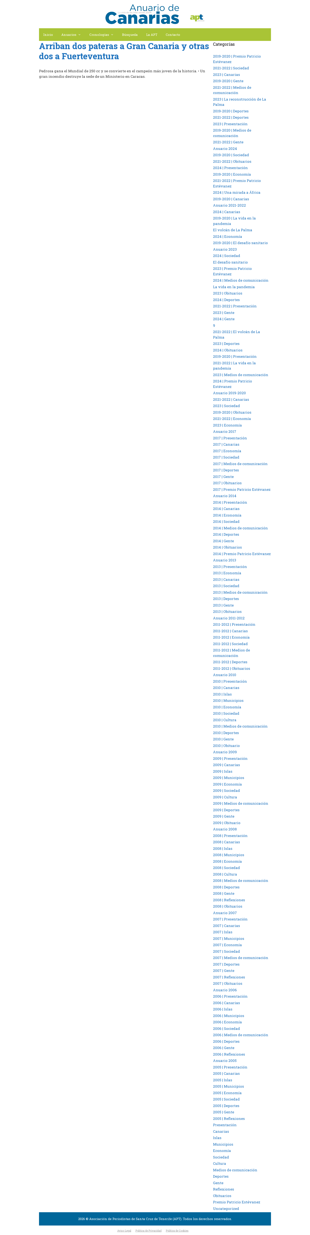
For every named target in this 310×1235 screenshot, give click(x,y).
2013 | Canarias (226, 579)
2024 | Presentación (230, 167)
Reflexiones (223, 1189)
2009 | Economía (227, 784)
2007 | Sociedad (226, 951)
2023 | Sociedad (226, 405)
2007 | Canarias (226, 925)
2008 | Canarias (226, 841)
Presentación (225, 1124)
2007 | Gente (223, 970)
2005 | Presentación (230, 1067)
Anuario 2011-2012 (229, 618)
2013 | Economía (227, 572)
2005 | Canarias (226, 1073)
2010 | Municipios (228, 700)
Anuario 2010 (224, 674)
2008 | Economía (227, 861)
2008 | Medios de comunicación (240, 880)
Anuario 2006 (225, 989)
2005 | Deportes (226, 1105)
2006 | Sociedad (226, 1028)
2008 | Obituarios (227, 906)
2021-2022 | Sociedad (231, 68)
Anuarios (68, 34)
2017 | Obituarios (227, 482)
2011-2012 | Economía (231, 637)
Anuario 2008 (225, 829)
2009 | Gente (223, 816)
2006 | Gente (223, 1047)
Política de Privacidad (148, 1230)
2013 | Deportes (226, 598)
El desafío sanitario (230, 262)
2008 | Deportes (226, 887)
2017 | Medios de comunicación (240, 463)
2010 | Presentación (230, 681)
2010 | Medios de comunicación (240, 726)
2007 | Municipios (228, 938)
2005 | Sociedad (226, 1099)
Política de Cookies (177, 1230)
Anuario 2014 (224, 495)
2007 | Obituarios (227, 983)
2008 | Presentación (230, 835)
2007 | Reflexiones (229, 977)
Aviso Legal (124, 1230)
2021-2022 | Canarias (231, 399)
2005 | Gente (223, 1112)
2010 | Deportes (226, 732)
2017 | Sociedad (226, 457)
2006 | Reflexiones (229, 1054)
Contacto (173, 34)
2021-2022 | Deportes (231, 117)
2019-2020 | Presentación (235, 356)
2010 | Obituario (226, 745)
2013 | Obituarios (227, 611)
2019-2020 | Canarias (231, 198)
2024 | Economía (227, 236)
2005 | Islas (222, 1080)
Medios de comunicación (235, 1170)
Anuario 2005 (225, 1060)
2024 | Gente (224, 318)
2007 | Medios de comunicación (240, 957)
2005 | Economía (227, 1092)
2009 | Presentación (230, 758)
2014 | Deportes (226, 534)
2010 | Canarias (226, 687)
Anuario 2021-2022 (229, 205)
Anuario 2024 (225, 148)
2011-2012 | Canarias (230, 630)
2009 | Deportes (226, 809)
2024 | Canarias (226, 211)
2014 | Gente (223, 540)
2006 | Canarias (226, 1002)
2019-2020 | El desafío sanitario (240, 242)
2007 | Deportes (226, 964)
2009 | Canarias (226, 764)
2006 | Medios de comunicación (240, 1034)
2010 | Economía (227, 707)
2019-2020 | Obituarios (232, 412)
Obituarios (222, 1195)
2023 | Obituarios (227, 293)
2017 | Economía (227, 450)
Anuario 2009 (225, 751)
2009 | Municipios (228, 777)
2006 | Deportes (226, 1041)
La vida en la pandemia (234, 286)
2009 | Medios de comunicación (240, 803)
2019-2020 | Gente (228, 80)
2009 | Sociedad (226, 790)
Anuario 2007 (225, 912)
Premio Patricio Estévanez (236, 1202)
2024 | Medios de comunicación (240, 280)
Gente (218, 1182)
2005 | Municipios (228, 1086)
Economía (222, 1150)
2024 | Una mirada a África (236, 192)
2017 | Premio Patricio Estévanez (242, 489)
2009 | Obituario (226, 822)
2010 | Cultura (224, 719)
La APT (151, 34)
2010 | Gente (223, 739)
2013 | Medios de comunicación (240, 592)
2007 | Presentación (230, 919)
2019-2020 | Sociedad (231, 154)
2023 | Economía (227, 425)
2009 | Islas (222, 771)
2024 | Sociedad (226, 255)
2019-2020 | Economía (232, 174)
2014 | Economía (227, 515)
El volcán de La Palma (232, 229)
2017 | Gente (223, 476)
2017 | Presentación (230, 438)
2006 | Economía (227, 1022)
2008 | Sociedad (226, 867)
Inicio (48, 34)
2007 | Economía (227, 944)
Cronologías (99, 34)
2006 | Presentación (230, 996)
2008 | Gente (223, 893)
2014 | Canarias (226, 508)
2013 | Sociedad (226, 585)
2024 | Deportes (226, 299)
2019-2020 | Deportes (231, 111)
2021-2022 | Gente (228, 142)
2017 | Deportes (226, 470)
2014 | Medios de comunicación (240, 528)
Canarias (221, 1131)
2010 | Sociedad (226, 713)
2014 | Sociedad (226, 521)
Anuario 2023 (225, 249)
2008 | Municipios (228, 854)
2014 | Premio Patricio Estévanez (242, 553)
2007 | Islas (222, 932)
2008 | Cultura (225, 874)
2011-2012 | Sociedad (230, 643)
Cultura (219, 1163)
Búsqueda (130, 34)
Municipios (223, 1144)
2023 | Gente (223, 312)
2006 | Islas (222, 1009)
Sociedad (221, 1157)
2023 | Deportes (226, 343)
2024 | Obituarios (228, 350)
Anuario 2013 (224, 560)
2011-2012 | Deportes (230, 661)
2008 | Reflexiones (229, 899)
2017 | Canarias (226, 444)
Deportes (221, 1176)
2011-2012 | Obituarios (231, 668)
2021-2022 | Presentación (235, 306)
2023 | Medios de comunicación (240, 374)
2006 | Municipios (228, 1015)
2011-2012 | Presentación (234, 624)
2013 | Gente (223, 605)
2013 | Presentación (230, 566)
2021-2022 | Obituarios (232, 161)
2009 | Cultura (225, 797)
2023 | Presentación (230, 123)
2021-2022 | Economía (232, 418)
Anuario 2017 (224, 431)
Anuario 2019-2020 (229, 392)
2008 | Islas (222, 848)
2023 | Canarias (226, 74)
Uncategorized (226, 1208)
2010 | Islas (222, 694)
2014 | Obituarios (227, 547)
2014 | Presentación (230, 502)
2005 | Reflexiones (229, 1118)
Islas (217, 1137)
